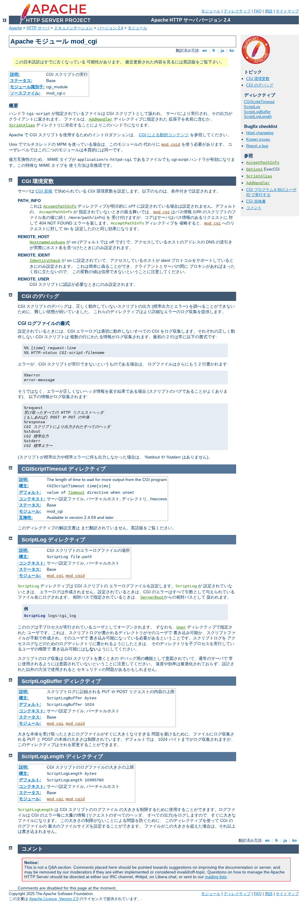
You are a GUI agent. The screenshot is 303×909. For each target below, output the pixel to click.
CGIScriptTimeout (259, 102)
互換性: (26, 517)
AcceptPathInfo (262, 163)
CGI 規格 (44, 191)
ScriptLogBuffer (257, 112)
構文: (24, 485)
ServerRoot (152, 597)
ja (222, 50)
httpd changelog (259, 133)
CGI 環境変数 (258, 78)
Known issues (258, 139)
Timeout (76, 492)
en (204, 50)
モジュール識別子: (27, 86)
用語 (269, 11)
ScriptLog (252, 107)
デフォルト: (30, 492)
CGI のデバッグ (259, 85)
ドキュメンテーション (73, 28)
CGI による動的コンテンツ (164, 134)
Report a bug (257, 146)
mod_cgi (161, 212)
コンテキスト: (32, 498)
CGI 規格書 (256, 201)
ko (231, 50)
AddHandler (100, 119)
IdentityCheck (45, 260)
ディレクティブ (237, 11)
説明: (15, 74)
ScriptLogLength (258, 116)
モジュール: (30, 511)
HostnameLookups (47, 242)
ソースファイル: (25, 93)
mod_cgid (170, 144)
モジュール (210, 11)
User (181, 627)
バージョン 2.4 (110, 28)
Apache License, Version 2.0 (53, 899)
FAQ (258, 11)
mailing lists (216, 876)
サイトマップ (287, 11)
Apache (15, 28)
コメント (254, 208)
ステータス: (21, 80)
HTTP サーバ (38, 28)
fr (213, 50)
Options (254, 169)
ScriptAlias (22, 125)
